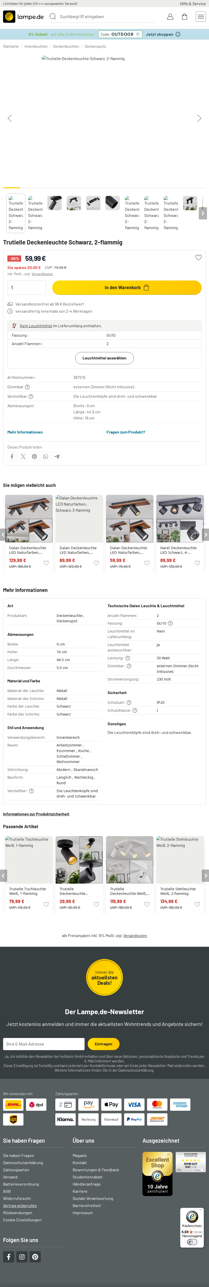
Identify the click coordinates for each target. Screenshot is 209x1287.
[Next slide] (203, 213)
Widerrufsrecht (17, 1198)
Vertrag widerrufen (20, 1205)
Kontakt (80, 1162)
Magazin (80, 1155)
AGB (7, 1191)
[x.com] (23, 456)
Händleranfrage (87, 1183)
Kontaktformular (102, 1065)
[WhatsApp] (45, 456)
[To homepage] (23, 16)
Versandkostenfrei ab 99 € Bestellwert (50, 303)
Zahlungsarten (16, 1169)
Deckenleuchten (66, 46)
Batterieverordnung (21, 1183)
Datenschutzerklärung (136, 1070)
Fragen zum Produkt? (126, 431)
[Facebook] (12, 456)
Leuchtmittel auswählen (104, 357)
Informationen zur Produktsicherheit (36, 813)
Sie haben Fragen (18, 1155)
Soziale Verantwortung (93, 1198)
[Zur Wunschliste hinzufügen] (198, 257)
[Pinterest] (34, 456)
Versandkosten (42, 274)
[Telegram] (56, 456)
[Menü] (201, 1211)
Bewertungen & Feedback (96, 1169)
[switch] (192, 1242)
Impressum (83, 1212)
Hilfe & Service (193, 3)
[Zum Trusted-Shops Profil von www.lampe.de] (174, 1174)
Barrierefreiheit (87, 1205)
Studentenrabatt (88, 1176)
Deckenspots (95, 46)
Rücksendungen (17, 1212)
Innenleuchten (36, 46)
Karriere (80, 1191)
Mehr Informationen (25, 431)
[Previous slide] (6, 213)
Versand (10, 1176)
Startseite (11, 46)
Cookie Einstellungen (22, 1219)
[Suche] (53, 16)
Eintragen (103, 1043)
